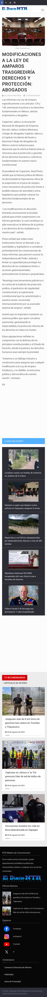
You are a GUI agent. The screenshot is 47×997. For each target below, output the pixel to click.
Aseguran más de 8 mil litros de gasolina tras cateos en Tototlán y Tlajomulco (26, 897)
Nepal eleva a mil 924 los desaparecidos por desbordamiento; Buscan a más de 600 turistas (23, 541)
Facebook (17, 929)
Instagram (17, 936)
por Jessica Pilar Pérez (12, 96)
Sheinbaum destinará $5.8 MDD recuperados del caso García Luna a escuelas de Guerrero (20, 576)
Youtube (16, 944)
